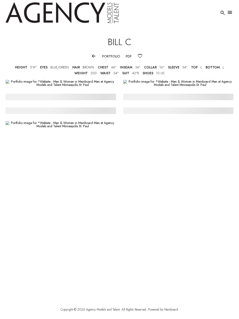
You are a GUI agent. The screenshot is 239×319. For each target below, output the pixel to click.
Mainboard (171, 309)
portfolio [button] (111, 56)
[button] (94, 56)
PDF (129, 56)
